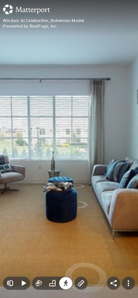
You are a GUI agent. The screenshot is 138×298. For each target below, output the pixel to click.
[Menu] (128, 283)
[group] (52, 283)
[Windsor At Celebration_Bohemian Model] (69, 149)
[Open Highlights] (10, 283)
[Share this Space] (113, 283)
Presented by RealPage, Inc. (30, 26)
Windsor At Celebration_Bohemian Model (43, 20)
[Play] (23, 283)
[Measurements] (81, 283)
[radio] (39, 283)
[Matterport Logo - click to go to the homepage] (26, 9)
